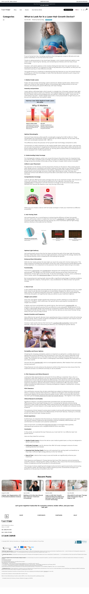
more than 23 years (50, 424)
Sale (21, 9)
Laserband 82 (70, 305)
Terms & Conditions (33, 541)
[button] (15, 9)
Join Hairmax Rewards (81, 1)
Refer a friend (13, 1)
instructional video (44, 275)
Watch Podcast (68, 9)
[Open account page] (83, 9)
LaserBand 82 (28, 182)
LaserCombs (71, 219)
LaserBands (60, 219)
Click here (46, 571)
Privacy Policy (41, 541)
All (3, 19)
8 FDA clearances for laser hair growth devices (49, 395)
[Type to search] (81, 9)
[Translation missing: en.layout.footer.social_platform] (2, 535)
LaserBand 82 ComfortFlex (61, 323)
